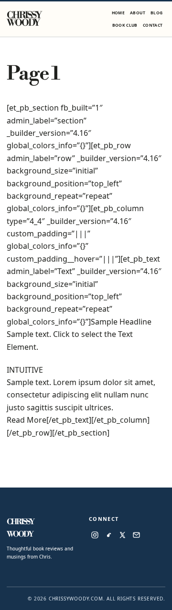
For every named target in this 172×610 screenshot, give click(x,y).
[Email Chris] (136, 535)
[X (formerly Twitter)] (123, 535)
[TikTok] (109, 535)
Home (118, 12)
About (137, 12)
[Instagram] (95, 535)
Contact (152, 25)
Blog (156, 12)
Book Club (125, 25)
